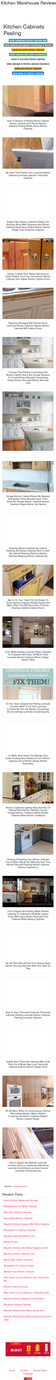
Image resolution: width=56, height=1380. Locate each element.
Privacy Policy (40, 1370)
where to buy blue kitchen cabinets (28, 59)
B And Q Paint (11, 1241)
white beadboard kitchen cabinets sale (28, 40)
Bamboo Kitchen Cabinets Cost (19, 1253)
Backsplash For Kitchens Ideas (19, 1265)
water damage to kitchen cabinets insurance (28, 63)
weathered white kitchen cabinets (28, 49)
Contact (24, 1370)
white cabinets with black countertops (28, 54)
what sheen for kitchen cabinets (28, 73)
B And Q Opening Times (16, 1286)
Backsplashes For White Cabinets (20, 1206)
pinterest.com (20, 1186)
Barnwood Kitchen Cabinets (17, 1304)
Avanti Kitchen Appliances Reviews (21, 1200)
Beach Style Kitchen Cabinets (18, 1259)
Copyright (28, 1373)
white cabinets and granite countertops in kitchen (28, 45)
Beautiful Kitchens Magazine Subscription (24, 1298)
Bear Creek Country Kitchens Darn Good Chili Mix (26, 1279)
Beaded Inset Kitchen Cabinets (19, 1271)
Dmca (12, 1370)
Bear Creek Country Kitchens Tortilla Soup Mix (26, 1292)
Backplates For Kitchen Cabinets (20, 1229)
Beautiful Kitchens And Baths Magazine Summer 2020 (27, 1318)
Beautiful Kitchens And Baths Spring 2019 (24, 1310)
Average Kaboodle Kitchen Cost (19, 1235)
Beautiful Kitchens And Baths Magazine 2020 (26, 1247)
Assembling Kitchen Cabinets (18, 1218)
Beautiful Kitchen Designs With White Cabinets (26, 1224)
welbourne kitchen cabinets (28, 68)
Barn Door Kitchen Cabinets (17, 1212)
